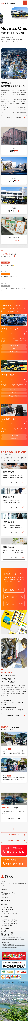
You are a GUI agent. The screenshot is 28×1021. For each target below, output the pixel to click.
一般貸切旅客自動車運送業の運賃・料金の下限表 (13, 939)
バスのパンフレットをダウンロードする (11, 596)
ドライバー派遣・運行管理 (9, 913)
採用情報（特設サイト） (7, 935)
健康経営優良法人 (6, 942)
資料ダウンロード (14, 835)
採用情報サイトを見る (14, 819)
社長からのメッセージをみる (14, 117)
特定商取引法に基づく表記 (8, 944)
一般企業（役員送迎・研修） (10, 924)
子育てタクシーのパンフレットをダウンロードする (14, 603)
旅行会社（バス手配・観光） (10, 922)
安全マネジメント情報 (7, 933)
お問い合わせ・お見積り (14, 840)
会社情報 (3, 931)
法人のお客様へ (5, 917)
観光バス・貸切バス (7, 910)
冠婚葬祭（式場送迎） (8, 926)
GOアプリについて (14, 829)
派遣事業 (4, 941)
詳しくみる (14, 333)
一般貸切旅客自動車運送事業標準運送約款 (11, 938)
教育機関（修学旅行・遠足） (10, 920)
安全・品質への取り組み (14, 715)
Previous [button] (22, 26)
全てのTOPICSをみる (6, 256)
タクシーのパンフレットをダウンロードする (12, 589)
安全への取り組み (6, 929)
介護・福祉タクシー (7, 912)
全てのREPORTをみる (7, 729)
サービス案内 (4, 904)
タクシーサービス (7, 908)
